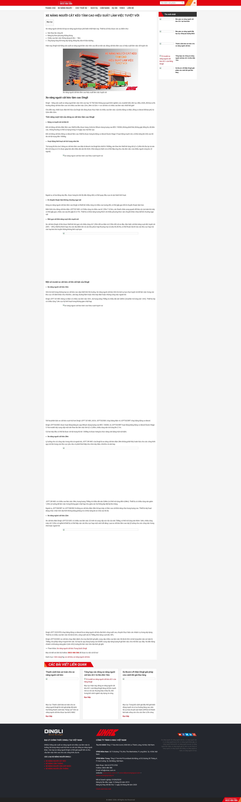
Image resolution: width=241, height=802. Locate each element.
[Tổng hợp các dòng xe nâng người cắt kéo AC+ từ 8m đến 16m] (100, 682)
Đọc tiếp (49, 716)
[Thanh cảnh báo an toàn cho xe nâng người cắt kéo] (62, 679)
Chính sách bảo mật (103, 789)
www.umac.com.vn (110, 773)
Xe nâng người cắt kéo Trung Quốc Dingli (72, 648)
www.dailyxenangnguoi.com (129, 773)
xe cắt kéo (69, 657)
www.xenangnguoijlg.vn (105, 775)
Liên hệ (130, 8)
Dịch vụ (94, 8)
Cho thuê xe (81, 8)
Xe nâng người (65, 8)
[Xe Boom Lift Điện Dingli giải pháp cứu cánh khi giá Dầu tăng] (139, 679)
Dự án (114, 8)
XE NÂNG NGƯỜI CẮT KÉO (56, 761)
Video (122, 8)
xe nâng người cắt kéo (81, 657)
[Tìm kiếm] (182, 2)
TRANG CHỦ (50, 8)
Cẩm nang (105, 8)
